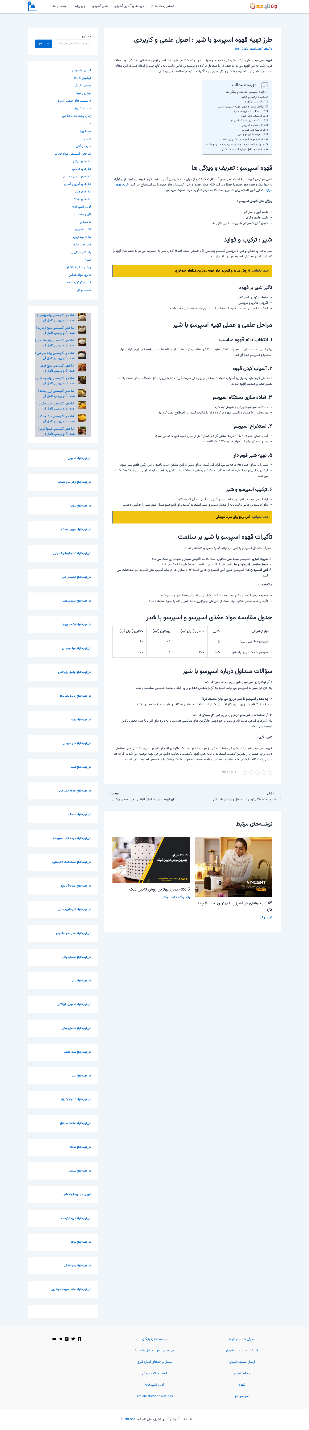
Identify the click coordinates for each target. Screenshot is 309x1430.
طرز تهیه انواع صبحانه (79, 814)
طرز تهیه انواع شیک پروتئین (76, 648)
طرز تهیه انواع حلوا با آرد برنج (76, 886)
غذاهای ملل (83, 191)
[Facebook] (79, 1339)
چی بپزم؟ (79, 6)
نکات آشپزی (83, 229)
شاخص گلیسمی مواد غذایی (72, 153)
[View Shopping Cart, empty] (32, 6)
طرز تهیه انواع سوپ (80, 506)
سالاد (87, 123)
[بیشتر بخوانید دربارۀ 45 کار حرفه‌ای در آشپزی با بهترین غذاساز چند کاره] (233, 866)
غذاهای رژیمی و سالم (77, 176)
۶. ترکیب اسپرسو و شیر (250, 135)
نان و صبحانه (82, 214)
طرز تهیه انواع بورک (81, 720)
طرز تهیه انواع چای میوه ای (77, 743)
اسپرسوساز (242, 1396)
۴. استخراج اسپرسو (252, 125)
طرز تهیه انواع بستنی (80, 1171)
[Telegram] (60, 1339)
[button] (153, 6)
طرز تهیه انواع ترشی (81, 981)
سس (87, 138)
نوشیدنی (85, 222)
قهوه (242, 1385)
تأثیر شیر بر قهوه (254, 102)
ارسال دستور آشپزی (242, 1362)
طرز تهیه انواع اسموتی (79, 458)
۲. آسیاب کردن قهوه (252, 116)
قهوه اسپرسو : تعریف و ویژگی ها (245, 92)
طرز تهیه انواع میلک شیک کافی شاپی (71, 862)
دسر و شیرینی (82, 108)
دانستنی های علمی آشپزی (74, 100)
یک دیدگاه (184, 897)
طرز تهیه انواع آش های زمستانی (74, 910)
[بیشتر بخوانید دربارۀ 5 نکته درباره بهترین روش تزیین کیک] (151, 860)
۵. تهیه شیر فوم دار (252, 130)
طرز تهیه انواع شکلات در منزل (75, 1123)
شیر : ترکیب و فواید (253, 97)
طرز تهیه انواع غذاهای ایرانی (76, 1028)
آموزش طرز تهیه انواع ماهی (77, 1195)
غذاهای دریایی (81, 169)
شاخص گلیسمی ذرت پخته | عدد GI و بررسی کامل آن (56, 419)
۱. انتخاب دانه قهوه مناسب (248, 111)
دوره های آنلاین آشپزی (129, 6)
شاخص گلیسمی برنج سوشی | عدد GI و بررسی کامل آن (55, 356)
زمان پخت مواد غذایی (76, 116)
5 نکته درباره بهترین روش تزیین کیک (159, 889)
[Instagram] (67, 1339)
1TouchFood (126, 1419)
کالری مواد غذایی (80, 275)
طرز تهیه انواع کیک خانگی (77, 1052)
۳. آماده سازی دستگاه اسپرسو (247, 121)
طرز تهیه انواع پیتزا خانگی (77, 1266)
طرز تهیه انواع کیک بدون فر (76, 625)
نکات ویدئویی (82, 237)
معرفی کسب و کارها (242, 1339)
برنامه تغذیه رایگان (154, 1339)
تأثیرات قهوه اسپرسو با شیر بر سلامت (242, 139)
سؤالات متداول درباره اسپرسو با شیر (243, 149)
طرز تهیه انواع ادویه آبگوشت (76, 1218)
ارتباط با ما (60, 6)
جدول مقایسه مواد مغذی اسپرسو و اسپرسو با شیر (234, 144)
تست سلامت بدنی (154, 1373)
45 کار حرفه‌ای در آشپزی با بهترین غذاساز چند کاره (234, 906)
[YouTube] (54, 1339)
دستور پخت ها (164, 6)
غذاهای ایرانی (82, 161)
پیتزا (88, 259)
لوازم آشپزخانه (81, 206)
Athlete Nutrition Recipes (154, 1396)
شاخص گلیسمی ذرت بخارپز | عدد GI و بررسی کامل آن (55, 406)
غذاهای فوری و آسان (77, 184)
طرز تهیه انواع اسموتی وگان (76, 957)
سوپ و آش (83, 146)
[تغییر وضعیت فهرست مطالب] (263, 85)
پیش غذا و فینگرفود (78, 267)
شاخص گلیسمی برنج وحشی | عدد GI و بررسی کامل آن (55, 381)
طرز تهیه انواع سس (81, 1076)
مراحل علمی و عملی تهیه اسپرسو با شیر (241, 106)
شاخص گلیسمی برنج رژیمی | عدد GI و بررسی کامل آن (56, 318)
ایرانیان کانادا (82, 78)
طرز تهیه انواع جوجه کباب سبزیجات (72, 838)
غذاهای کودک (82, 199)
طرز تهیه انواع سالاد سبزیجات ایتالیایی (71, 1289)
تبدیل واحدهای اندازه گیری (154, 1362)
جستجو (86, 36)
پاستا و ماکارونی (80, 252)
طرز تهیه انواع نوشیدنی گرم (76, 577)
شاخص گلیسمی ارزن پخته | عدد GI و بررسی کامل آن (56, 393)
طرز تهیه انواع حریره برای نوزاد (75, 696)
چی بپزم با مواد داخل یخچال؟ (154, 1350)
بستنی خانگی (82, 85)
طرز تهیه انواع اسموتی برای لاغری (74, 1004)
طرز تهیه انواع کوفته (80, 1147)
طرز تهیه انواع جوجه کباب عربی (74, 791)
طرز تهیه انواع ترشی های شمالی (74, 482)
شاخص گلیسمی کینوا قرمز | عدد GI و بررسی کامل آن (56, 431)
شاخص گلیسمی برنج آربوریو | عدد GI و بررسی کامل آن (55, 330)
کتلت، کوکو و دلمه (79, 282)
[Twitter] (73, 1339)
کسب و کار (266, 917)
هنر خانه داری (82, 244)
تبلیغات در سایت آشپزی (242, 1350)
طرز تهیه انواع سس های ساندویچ (73, 933)
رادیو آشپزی (100, 6)
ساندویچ (85, 131)
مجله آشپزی (242, 1373)
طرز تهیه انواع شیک (80, 767)
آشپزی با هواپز (81, 70)
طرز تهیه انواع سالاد (81, 1242)
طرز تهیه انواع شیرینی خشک (76, 529)
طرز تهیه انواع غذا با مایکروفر (76, 1099)
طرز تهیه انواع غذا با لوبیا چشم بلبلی (72, 553)
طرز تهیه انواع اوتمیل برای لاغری (74, 672)
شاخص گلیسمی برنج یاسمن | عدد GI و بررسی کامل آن (55, 343)
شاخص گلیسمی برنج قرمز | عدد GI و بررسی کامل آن (56, 368)
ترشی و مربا (83, 93)
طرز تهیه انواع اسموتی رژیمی (76, 601)
